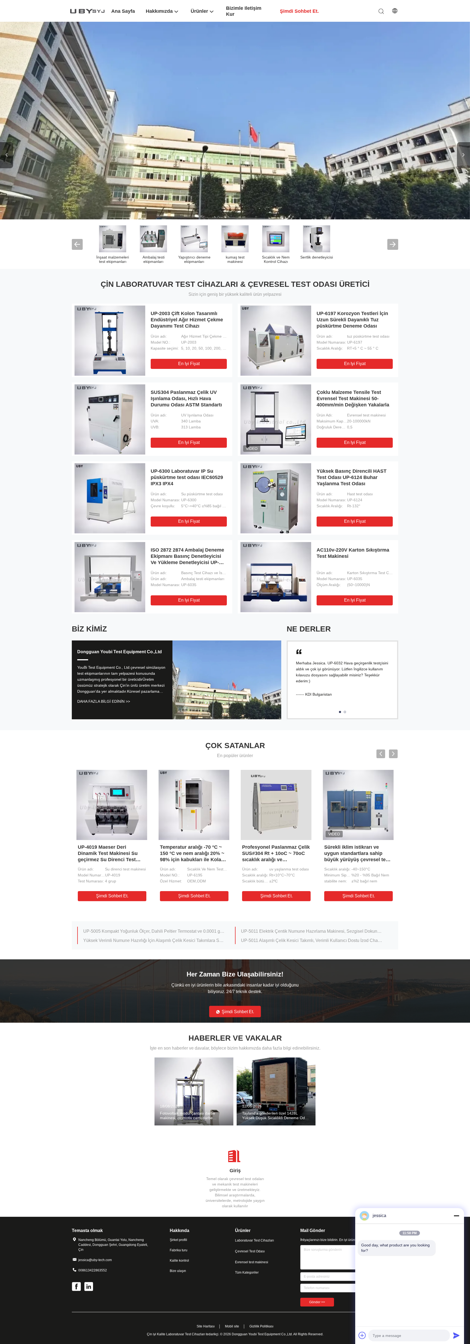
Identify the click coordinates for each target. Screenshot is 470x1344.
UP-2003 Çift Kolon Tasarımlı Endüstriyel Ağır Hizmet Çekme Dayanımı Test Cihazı (187, 320)
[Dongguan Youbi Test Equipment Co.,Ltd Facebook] (77, 1287)
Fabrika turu (178, 1250)
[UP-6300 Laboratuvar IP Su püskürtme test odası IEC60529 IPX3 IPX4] (110, 498)
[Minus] (456, 1215)
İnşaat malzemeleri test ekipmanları (112, 259)
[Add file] (362, 1335)
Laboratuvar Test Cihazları (254, 1240)
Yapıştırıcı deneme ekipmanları (194, 259)
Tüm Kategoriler (247, 1272)
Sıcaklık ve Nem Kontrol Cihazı (276, 259)
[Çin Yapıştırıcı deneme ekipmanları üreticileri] (194, 239)
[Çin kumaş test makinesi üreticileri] (235, 239)
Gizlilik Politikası (261, 1326)
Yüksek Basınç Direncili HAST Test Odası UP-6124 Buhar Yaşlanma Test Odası (351, 477)
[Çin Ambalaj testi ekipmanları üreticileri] (153, 239)
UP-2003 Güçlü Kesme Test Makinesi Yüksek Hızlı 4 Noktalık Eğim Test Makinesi (275, 853)
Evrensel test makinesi (251, 1262)
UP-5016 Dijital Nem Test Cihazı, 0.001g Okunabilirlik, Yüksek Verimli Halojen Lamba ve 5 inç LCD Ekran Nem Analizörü (312, 940)
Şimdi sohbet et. (112, 896)
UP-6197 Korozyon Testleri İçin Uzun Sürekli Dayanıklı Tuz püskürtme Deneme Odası (352, 320)
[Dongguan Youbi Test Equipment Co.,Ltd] (88, 11)
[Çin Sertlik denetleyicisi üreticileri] (316, 239)
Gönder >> (317, 1302)
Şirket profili (178, 1240)
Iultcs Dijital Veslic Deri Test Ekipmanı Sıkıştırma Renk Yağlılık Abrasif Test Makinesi (154, 940)
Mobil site (232, 1326)
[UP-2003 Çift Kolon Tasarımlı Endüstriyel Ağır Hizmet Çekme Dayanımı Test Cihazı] (110, 340)
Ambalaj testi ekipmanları (154, 259)
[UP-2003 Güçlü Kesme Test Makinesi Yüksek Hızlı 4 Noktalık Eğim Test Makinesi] (276, 804)
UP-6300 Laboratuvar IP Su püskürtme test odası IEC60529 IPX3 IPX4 (187, 477)
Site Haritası (206, 1326)
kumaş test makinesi (235, 259)
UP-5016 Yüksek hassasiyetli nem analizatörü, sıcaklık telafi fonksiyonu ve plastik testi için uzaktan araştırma (312, 931)
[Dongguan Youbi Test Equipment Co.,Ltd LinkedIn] (89, 1287)
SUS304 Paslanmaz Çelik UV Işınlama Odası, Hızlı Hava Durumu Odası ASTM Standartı (186, 398)
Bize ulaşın (178, 1271)
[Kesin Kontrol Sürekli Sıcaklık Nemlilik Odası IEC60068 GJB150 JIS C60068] (111, 804)
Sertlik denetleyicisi (316, 257)
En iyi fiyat (189, 363)
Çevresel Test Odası (250, 1251)
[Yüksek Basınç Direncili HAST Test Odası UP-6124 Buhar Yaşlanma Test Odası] (275, 498)
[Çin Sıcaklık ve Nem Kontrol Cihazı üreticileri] (275, 239)
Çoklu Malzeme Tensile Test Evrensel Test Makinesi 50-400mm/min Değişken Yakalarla (353, 398)
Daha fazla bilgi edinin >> (103, 701)
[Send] (456, 1335)
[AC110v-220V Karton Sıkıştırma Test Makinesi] (275, 577)
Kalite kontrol (179, 1260)
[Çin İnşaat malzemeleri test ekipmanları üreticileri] (112, 239)
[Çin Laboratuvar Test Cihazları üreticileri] (235, 120)
